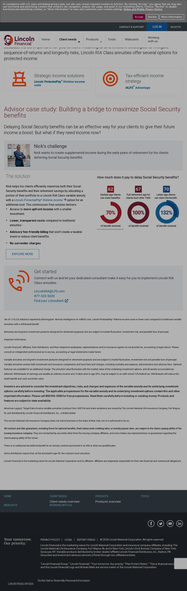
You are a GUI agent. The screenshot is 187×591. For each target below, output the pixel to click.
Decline (152, 16)
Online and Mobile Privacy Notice (142, 9)
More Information (171, 16)
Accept (139, 16)
